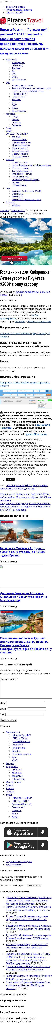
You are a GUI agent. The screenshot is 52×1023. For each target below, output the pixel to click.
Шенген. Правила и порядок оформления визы (31, 165)
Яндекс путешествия (39, 321)
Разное (10, 788)
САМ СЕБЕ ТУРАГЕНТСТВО (17, 133)
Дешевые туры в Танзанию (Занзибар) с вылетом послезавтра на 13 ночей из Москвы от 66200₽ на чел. (28, 900)
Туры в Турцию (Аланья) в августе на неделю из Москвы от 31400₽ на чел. (27, 918)
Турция (15, 116)
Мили (8, 188)
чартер (30, 488)
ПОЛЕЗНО (10, 159)
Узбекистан (16, 125)
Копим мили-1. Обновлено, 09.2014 (26, 190)
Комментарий (9, 679)
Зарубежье (10, 113)
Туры (8, 82)
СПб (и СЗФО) (17, 65)
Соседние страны (21, 754)
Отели (8, 128)
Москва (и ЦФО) (18, 62)
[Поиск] (1, 2)
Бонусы (9, 130)
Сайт (2, 714)
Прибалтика (18, 747)
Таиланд (21, 488)
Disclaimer (16, 205)
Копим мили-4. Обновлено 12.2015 (26, 199)
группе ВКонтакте (36, 434)
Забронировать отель (21, 142)
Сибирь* (15, 108)
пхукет (11, 488)
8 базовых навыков (20, 168)
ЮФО (14, 73)
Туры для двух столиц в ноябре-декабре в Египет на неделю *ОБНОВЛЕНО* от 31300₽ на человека (25, 506)
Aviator (20, 291)
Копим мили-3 (17, 196)
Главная (4, 210)
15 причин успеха (19, 185)
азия (18, 485)
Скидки (10, 791)
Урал (13, 71)
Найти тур (16, 136)
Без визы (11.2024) (19, 162)
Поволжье (16, 68)
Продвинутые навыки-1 (22, 170)
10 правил (16, 182)
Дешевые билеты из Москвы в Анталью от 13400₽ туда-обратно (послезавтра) (23, 596)
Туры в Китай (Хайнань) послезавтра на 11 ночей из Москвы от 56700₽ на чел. (28, 937)
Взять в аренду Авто (20, 156)
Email (3, 708)
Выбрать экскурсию (20, 153)
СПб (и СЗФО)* (18, 96)
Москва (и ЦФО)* (19, 93)
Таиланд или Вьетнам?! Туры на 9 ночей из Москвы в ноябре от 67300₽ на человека (25, 497)
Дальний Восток (19, 79)
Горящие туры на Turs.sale (23, 85)
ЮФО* (14, 105)
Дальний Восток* (19, 110)
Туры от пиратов (15, 6)
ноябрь (43, 485)
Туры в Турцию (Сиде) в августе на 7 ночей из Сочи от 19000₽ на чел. (27, 946)
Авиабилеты (11, 59)
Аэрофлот (26, 485)
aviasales (20, 321)
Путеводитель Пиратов (19, 9)
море (36, 485)
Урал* (14, 102)
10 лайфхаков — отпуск (22, 173)
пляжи (3, 488)
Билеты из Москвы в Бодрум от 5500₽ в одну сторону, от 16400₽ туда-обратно (22, 551)
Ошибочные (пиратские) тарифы (25, 179)
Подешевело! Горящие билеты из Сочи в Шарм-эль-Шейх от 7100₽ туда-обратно (28, 985)
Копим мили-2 (17, 193)
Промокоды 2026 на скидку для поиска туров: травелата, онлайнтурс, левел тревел (31, 89)
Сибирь (15, 76)
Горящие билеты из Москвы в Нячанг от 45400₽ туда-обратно (29, 977)
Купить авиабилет (19, 139)
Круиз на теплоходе (20, 150)
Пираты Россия (14, 12)
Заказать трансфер (20, 148)
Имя (2, 703)
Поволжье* (16, 99)
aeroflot (10, 485)
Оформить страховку (21, 145)
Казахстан (16, 122)
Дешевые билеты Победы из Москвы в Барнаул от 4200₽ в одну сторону (28, 968)
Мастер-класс (13, 782)
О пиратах (10, 202)
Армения (15, 119)
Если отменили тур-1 (20, 176)
